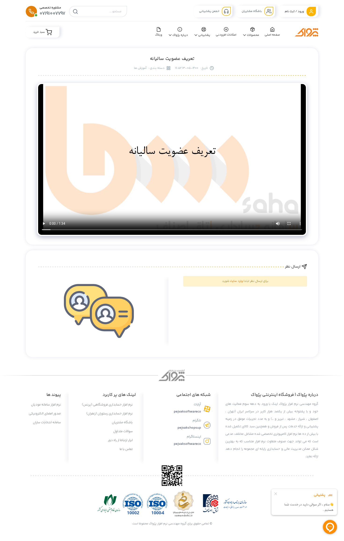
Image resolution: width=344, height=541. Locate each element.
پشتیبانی (204, 35)
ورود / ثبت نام (295, 11)
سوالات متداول (123, 431)
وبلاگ (158, 35)
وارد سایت (236, 281)
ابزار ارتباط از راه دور (120, 440)
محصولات (253, 35)
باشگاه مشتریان (252, 11)
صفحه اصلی (272, 35)
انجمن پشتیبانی (209, 11)
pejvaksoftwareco (187, 411)
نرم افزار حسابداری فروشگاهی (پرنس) (107, 404)
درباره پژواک (180, 35)
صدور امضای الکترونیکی (45, 413)
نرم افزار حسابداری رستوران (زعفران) (109, 413)
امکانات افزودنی (226, 35)
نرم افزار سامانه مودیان (46, 404)
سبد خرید (39, 32)
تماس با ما (126, 449)
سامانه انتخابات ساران (47, 422)
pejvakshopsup (189, 428)
